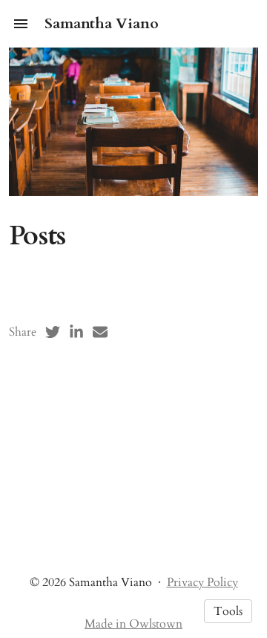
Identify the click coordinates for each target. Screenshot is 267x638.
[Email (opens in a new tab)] (100, 332)
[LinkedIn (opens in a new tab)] (76, 332)
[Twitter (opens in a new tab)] (52, 332)
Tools (228, 611)
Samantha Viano (101, 23)
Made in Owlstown (133, 624)
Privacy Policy (202, 582)
